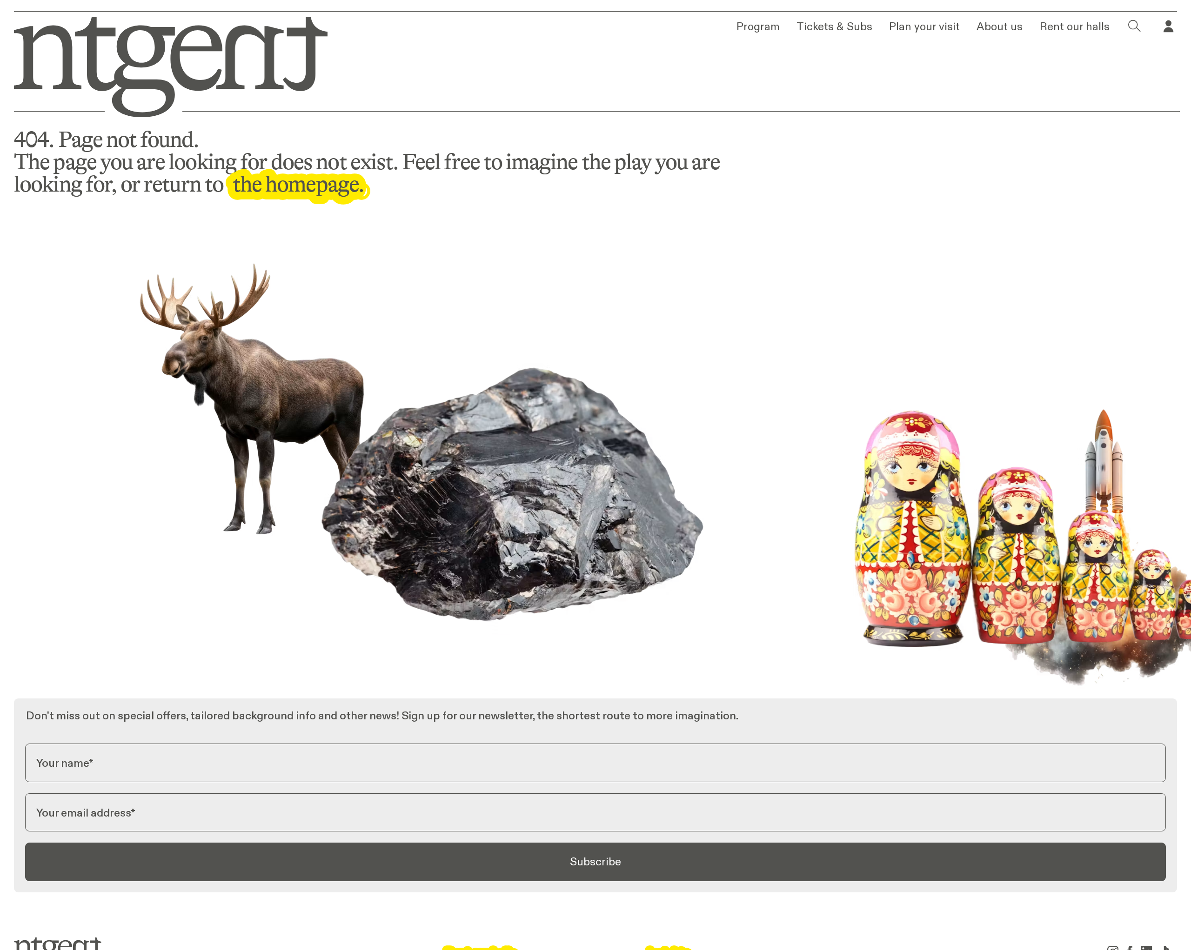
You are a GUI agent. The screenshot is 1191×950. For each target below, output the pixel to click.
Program (758, 26)
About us (1000, 26)
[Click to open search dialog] (1134, 26)
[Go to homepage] (161, 64)
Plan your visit (924, 26)
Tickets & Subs (834, 26)
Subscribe (595, 861)
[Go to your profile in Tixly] (1168, 26)
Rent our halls (1075, 26)
